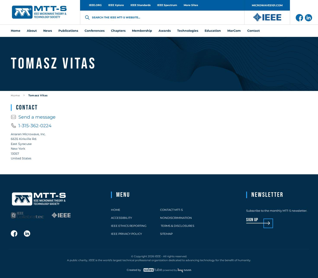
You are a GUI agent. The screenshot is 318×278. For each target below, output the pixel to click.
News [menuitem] (47, 31)
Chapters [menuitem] (118, 31)
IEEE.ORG (95, 5)
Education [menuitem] (213, 31)
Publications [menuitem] (68, 31)
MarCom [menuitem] (234, 31)
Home (15, 95)
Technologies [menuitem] (187, 31)
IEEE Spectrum (167, 5)
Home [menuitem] (15, 31)
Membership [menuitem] (142, 31)
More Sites (191, 5)
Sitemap (166, 233)
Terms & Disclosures (177, 225)
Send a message (37, 117)
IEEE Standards (140, 5)
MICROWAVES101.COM (267, 5)
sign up (252, 220)
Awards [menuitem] (165, 31)
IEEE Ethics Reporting (128, 225)
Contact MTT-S (171, 209)
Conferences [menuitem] (94, 31)
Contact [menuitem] (253, 31)
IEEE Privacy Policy (126, 233)
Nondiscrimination (176, 217)
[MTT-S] (39, 12)
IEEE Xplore (116, 5)
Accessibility (121, 217)
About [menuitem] (32, 31)
